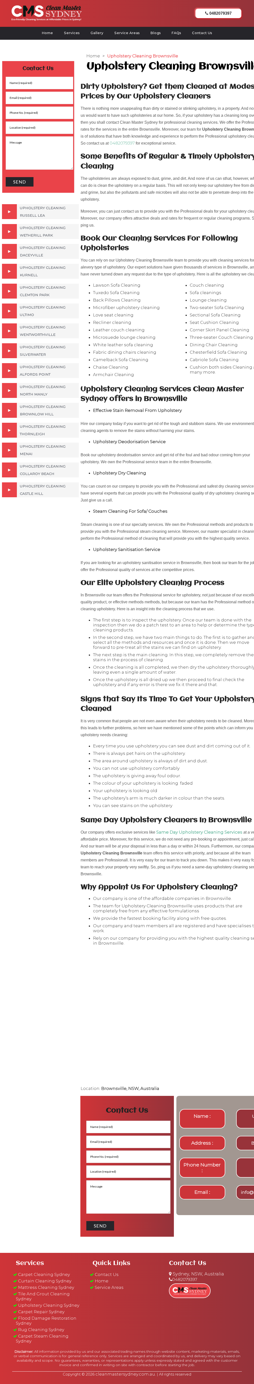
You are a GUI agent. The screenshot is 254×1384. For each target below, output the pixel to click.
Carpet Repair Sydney (41, 1311)
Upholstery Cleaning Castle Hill (42, 490)
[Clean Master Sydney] (46, 12)
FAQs (176, 33)
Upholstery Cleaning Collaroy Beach (42, 470)
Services (72, 33)
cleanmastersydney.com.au (125, 1374)
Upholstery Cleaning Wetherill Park (42, 231)
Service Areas (127, 33)
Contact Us (202, 33)
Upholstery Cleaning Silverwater (42, 351)
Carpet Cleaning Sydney (44, 1274)
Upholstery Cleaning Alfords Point (42, 371)
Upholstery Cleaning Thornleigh (42, 430)
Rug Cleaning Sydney (41, 1329)
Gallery (97, 33)
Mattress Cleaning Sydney (46, 1287)
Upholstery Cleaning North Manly (42, 390)
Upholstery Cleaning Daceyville (42, 251)
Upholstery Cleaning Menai (42, 450)
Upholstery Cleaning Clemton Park (42, 291)
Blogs (156, 33)
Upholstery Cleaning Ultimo (42, 311)
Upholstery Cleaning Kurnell (42, 271)
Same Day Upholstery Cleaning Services (199, 832)
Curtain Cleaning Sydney (44, 1280)
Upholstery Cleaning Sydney (48, 1305)
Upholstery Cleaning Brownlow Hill (42, 410)
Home (47, 33)
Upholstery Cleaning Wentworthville (42, 331)
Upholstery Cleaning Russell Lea (42, 212)
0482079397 (122, 143)
